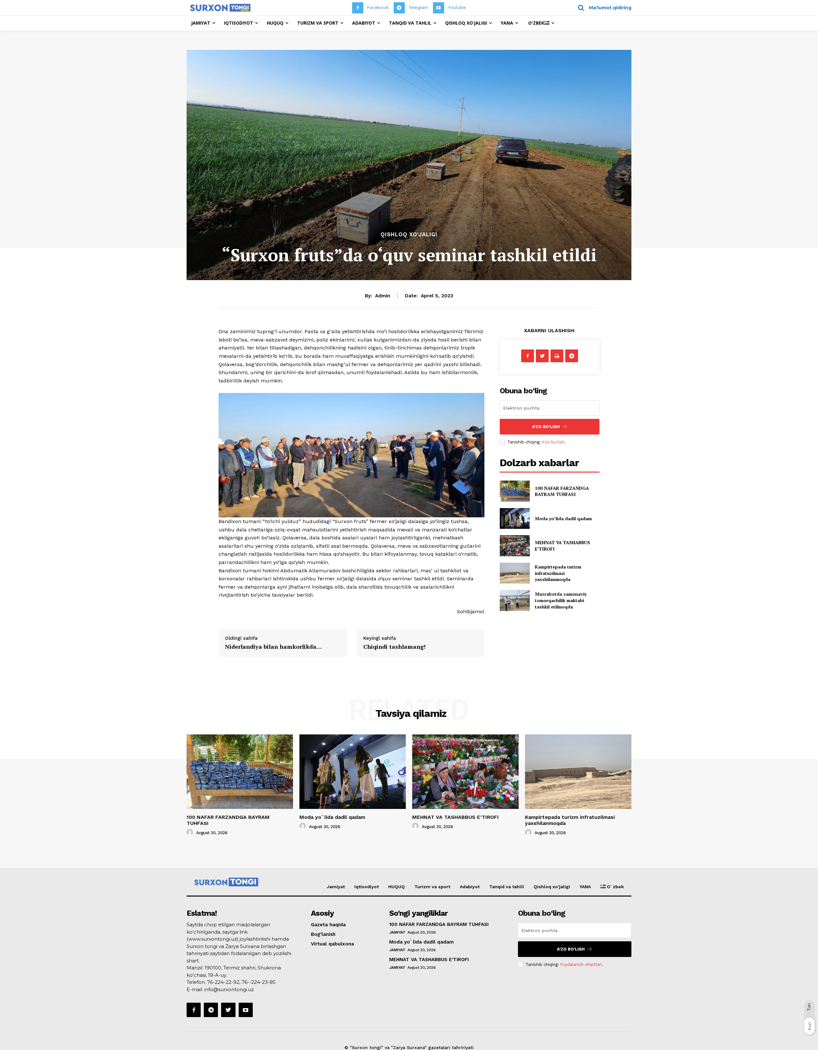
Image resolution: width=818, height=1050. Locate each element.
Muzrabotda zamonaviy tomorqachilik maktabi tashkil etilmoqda (561, 600)
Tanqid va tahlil (506, 886)
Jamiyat (336, 886)
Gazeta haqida (328, 925)
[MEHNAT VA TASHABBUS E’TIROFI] (514, 545)
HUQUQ (396, 886)
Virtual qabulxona (332, 944)
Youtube (457, 7)
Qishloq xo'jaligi (409, 234)
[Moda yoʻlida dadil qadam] (514, 518)
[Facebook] (357, 7)
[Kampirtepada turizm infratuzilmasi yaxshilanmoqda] (514, 573)
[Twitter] (542, 355)
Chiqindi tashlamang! (394, 646)
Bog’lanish (323, 934)
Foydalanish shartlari (581, 964)
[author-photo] (191, 832)
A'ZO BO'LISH (546, 426)
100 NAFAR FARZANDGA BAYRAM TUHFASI (562, 491)
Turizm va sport (432, 886)
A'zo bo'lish (553, 442)
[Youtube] (438, 7)
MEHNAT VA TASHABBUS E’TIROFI (455, 817)
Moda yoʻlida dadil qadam (563, 518)
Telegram (418, 7)
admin (382, 296)
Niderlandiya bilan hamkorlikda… (273, 646)
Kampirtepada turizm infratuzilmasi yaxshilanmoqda (558, 573)
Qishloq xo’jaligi (552, 886)
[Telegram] (399, 7)
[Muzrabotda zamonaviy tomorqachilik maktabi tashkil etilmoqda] (514, 600)
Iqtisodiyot (366, 886)
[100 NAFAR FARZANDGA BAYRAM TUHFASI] (514, 491)
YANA (585, 886)
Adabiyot (470, 886)
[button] (602, 7)
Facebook (378, 7)
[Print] (557, 355)
